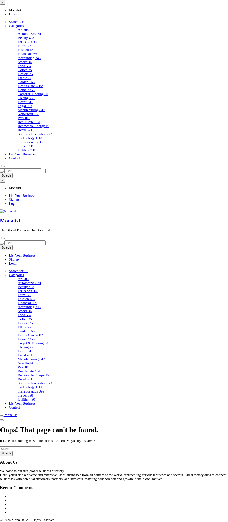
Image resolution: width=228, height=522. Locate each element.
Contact (14, 158)
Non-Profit (28, 114)
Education (28, 42)
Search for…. (18, 22)
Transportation (31, 142)
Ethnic (24, 78)
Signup (14, 199)
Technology (30, 138)
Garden (26, 82)
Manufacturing (31, 110)
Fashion (26, 50)
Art (23, 30)
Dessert (25, 74)
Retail (25, 130)
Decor (25, 102)
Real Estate (29, 122)
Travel (25, 146)
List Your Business (22, 154)
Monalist (10, 221)
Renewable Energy (33, 126)
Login (13, 204)
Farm (24, 46)
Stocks (25, 62)
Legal (25, 106)
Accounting (29, 58)
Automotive (29, 34)
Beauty (26, 38)
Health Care (30, 86)
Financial (27, 54)
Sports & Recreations (36, 134)
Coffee (25, 70)
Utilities (26, 150)
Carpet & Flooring (33, 94)
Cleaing (26, 98)
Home (13, 14)
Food (24, 66)
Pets (24, 118)
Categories (16, 26)
